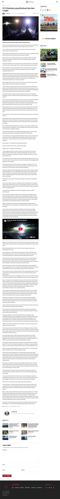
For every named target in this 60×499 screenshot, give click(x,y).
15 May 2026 (31, 433)
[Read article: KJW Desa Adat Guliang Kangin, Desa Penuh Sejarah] (43, 76)
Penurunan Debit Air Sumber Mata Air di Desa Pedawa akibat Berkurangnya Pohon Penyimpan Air (49, 57)
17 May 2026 (12, 433)
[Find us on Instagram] (45, 10)
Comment (4, 449)
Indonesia (5, 495)
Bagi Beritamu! (27, 487)
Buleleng (6, 406)
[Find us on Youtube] (47, 10)
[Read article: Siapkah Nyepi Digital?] (24, 438)
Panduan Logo (39, 487)
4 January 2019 (14, 13)
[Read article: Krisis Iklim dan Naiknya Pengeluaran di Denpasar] (43, 65)
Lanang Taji (8, 13)
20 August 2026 (50, 71)
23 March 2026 (31, 437)
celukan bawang (13, 406)
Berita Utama (7, 5)
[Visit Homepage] (30, 2)
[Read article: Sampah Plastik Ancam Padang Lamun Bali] (5, 438)
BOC (3, 495)
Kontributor (22, 487)
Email (3, 470)
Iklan (13, 487)
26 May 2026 (31, 428)
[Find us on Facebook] (40, 10)
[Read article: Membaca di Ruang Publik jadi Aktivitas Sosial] (24, 432)
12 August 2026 (12, 428)
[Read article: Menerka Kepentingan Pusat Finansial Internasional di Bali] (43, 70)
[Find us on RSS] (50, 10)
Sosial (18, 406)
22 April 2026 (12, 438)
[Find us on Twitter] (42, 10)
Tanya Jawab (33, 487)
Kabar (24, 13)
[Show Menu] (3, 2)
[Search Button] (57, 2)
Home (3, 5)
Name (4, 464)
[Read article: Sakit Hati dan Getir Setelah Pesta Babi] (5, 432)
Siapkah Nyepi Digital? (32, 436)
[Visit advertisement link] (49, 22)
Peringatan (17, 487)
